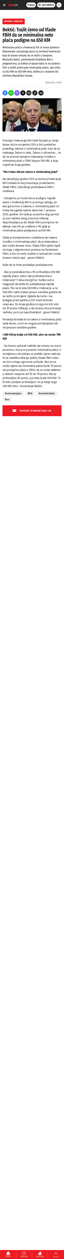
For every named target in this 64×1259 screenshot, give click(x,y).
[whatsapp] (11, 93)
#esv (7, 399)
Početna (8, 1256)
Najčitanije (40, 1256)
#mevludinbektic (47, 393)
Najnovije (24, 1256)
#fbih (29, 393)
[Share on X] (22, 92)
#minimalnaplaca (13, 393)
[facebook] (5, 92)
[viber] (17, 93)
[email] (29, 93)
